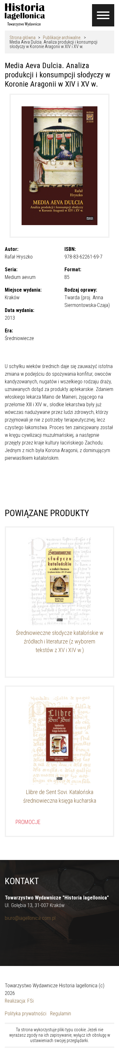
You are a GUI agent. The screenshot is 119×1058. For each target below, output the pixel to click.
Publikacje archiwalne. (62, 37)
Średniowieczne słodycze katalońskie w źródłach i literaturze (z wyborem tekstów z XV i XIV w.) (59, 641)
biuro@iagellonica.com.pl (30, 918)
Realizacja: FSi (19, 1001)
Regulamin (60, 1014)
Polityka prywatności (25, 1014)
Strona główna (23, 37)
